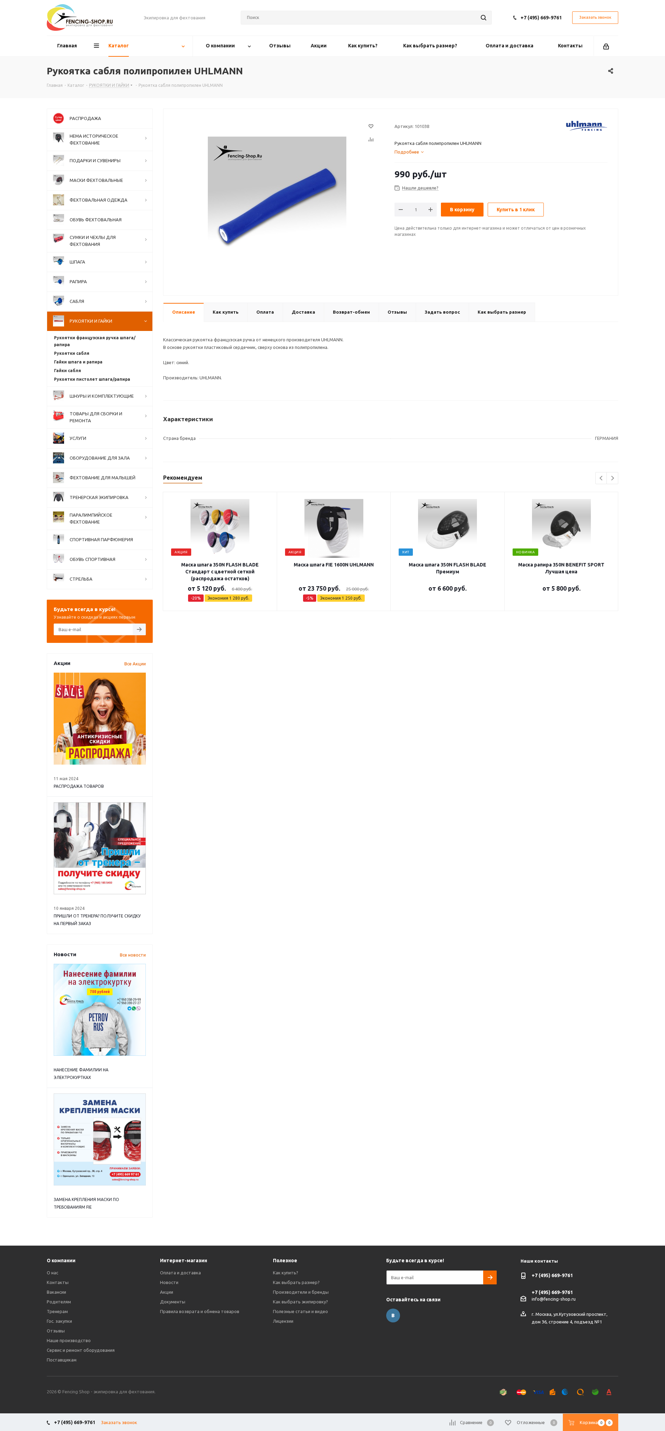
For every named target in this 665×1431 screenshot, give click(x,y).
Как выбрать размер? (296, 1282)
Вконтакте (393, 1315)
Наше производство (69, 1340)
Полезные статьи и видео (300, 1311)
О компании (61, 1260)
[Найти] (483, 18)
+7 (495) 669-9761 (541, 17)
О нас (52, 1272)
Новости (169, 1282)
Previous (601, 478)
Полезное (285, 1260)
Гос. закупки (59, 1321)
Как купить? (285, 1272)
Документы (172, 1301)
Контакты (58, 1282)
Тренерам (57, 1311)
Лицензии (283, 1321)
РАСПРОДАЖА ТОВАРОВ (79, 786)
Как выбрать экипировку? (300, 1301)
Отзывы (56, 1330)
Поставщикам (62, 1359)
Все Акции (135, 663)
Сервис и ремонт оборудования (81, 1350)
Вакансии (56, 1292)
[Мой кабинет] (606, 46)
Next (612, 478)
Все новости (133, 954)
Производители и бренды (301, 1292)
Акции (166, 1292)
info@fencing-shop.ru (554, 1298)
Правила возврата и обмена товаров (199, 1311)
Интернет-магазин (183, 1260)
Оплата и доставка (180, 1272)
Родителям (59, 1301)
